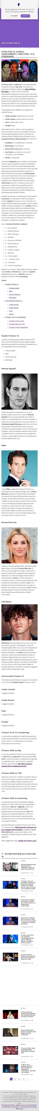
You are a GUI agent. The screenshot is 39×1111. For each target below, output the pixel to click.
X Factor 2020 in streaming (18, 327)
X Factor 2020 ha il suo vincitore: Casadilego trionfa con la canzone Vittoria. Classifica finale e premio (27, 938)
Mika (10, 291)
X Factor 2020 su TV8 (17, 324)
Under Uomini (14, 305)
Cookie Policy (6, 1107)
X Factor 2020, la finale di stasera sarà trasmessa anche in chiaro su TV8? (28, 957)
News (23, 860)
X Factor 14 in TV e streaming (15, 317)
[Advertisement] (19, 985)
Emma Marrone (14, 294)
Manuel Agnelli (14, 288)
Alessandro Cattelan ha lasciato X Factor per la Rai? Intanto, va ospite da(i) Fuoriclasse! (28, 903)
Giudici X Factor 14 (11, 284)
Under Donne (13, 308)
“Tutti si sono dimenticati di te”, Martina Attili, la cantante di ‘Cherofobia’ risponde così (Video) (28, 1068)
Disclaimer (15, 1107)
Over (10, 311)
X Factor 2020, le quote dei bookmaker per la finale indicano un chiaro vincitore (28, 1014)
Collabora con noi (21, 1105)
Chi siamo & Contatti (8, 1105)
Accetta (25, 16)
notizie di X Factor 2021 (27, 841)
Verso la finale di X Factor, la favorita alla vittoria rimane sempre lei (28, 1032)
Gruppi (11, 314)
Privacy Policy (32, 1105)
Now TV (21, 807)
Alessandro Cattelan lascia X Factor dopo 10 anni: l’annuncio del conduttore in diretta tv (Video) (28, 921)
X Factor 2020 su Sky (16, 321)
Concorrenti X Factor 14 (13, 301)
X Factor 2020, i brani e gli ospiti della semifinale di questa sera (28, 1050)
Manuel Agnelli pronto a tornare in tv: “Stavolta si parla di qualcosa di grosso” (28, 867)
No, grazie (14, 16)
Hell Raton (12, 298)
